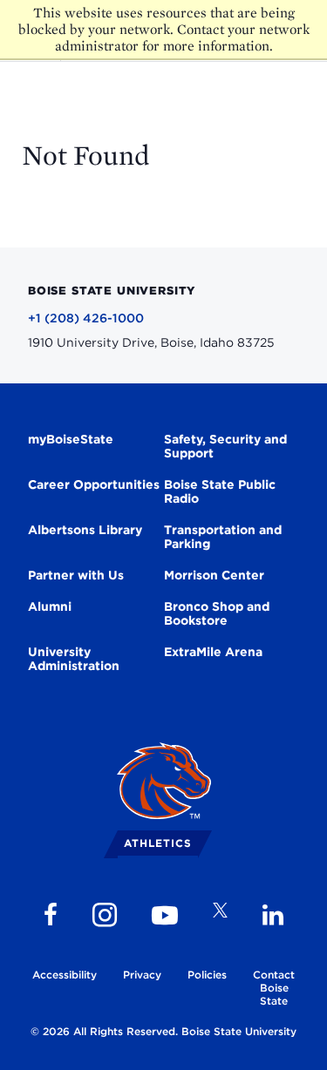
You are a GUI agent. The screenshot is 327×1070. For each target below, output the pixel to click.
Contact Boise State (274, 987)
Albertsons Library (85, 530)
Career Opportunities (94, 484)
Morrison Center (214, 575)
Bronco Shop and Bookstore (216, 613)
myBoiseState (70, 439)
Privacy (142, 974)
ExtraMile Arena (213, 652)
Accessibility (64, 974)
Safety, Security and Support (225, 446)
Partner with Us (76, 575)
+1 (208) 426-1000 (86, 318)
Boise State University (238, 1031)
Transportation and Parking (223, 537)
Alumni (50, 606)
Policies (207, 974)
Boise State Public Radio (220, 491)
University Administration (73, 659)
